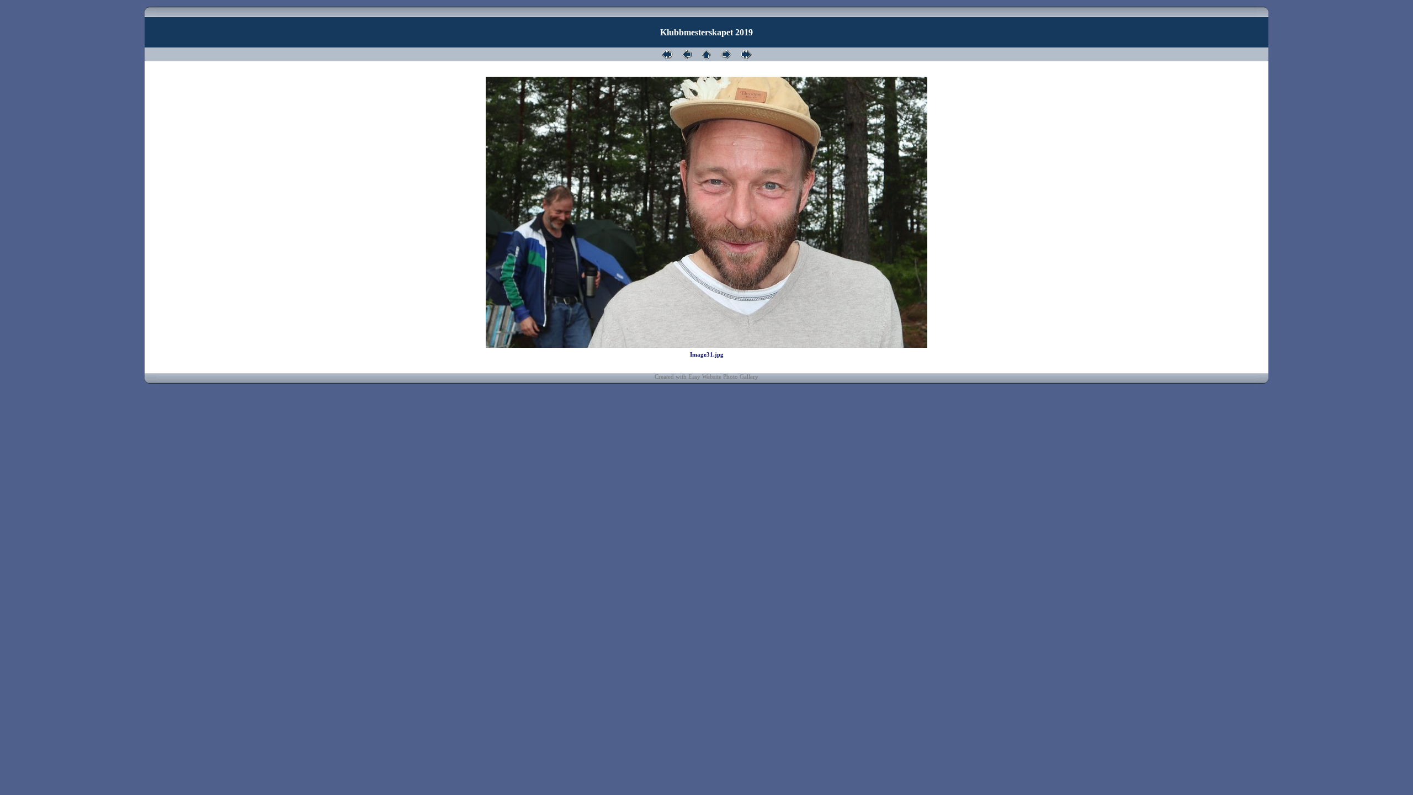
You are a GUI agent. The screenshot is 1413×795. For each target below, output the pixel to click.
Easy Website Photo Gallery (723, 376)
